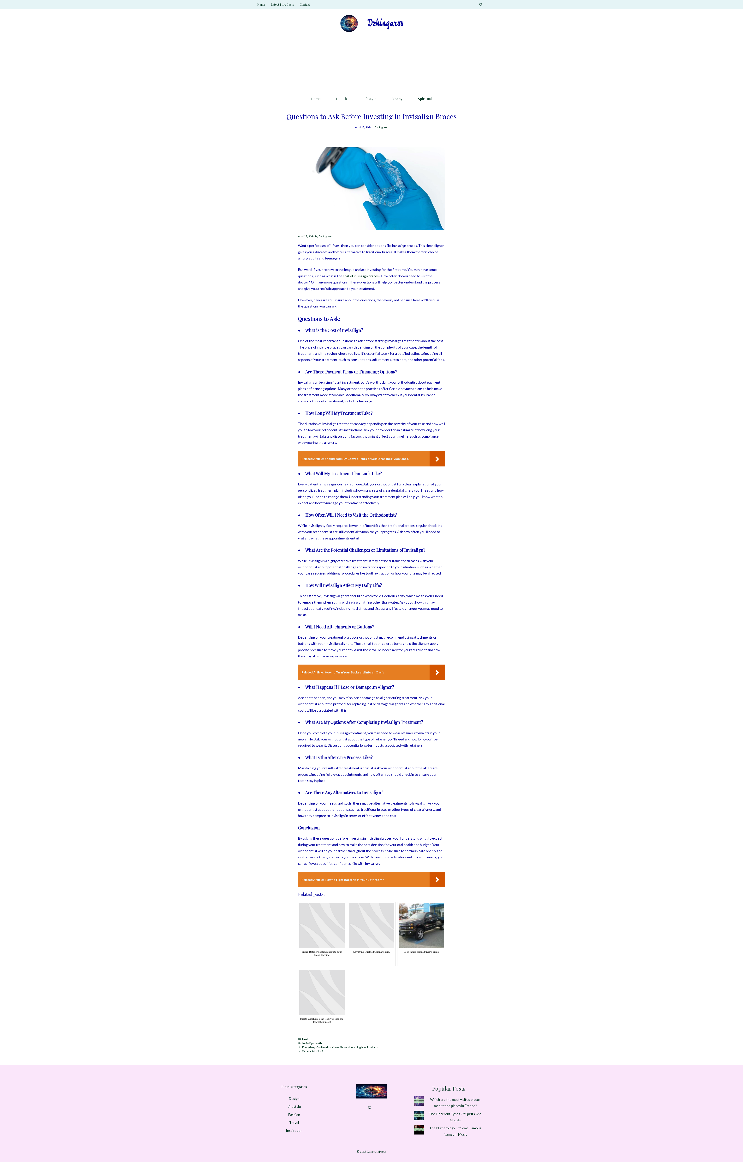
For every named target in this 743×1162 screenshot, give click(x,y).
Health (341, 98)
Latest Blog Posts (282, 4)
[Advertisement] (371, 63)
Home (261, 4)
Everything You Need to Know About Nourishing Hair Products (340, 1047)
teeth (318, 1043)
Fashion (294, 1114)
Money (397, 98)
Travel (294, 1122)
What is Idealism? (312, 1051)
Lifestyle (369, 98)
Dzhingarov (381, 127)
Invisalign (308, 1043)
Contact (305, 4)
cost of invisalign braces (361, 276)
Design (294, 1098)
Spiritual (425, 98)
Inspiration (294, 1130)
